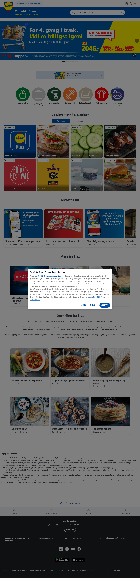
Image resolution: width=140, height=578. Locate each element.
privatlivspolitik (94, 297)
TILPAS (92, 305)
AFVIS (83, 305)
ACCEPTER (104, 305)
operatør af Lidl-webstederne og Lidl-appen (48, 276)
